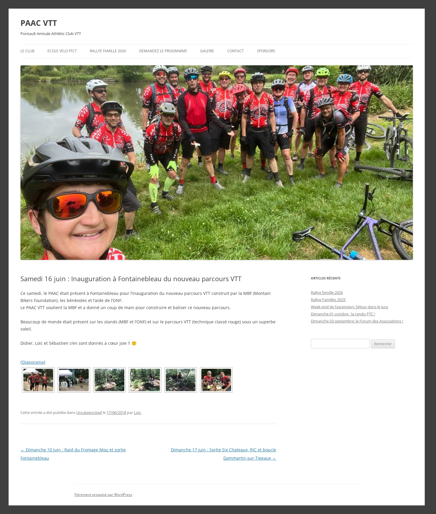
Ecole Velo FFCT (62, 50)
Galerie (207, 50)
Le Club (27, 50)
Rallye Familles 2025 (328, 299)
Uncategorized (89, 412)
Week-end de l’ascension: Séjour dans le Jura (349, 306)
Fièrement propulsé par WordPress (103, 494)
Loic (137, 412)
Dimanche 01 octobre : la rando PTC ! (343, 314)
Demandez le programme (163, 50)
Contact (235, 50)
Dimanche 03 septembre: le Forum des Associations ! (357, 321)
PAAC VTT (38, 23)
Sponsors (266, 50)
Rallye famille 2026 (108, 50)
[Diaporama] (32, 362)
